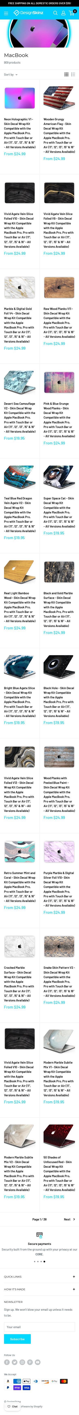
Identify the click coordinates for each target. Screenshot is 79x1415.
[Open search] (55, 13)
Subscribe (17, 1339)
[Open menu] (6, 13)
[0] (71, 13)
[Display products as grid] (66, 74)
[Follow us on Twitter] (14, 1362)
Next (67, 1219)
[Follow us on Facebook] (7, 1362)
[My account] (63, 13)
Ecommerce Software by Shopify (23, 1406)
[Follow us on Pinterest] (30, 1362)
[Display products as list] (73, 74)
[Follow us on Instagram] (22, 1362)
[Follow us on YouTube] (38, 1362)
